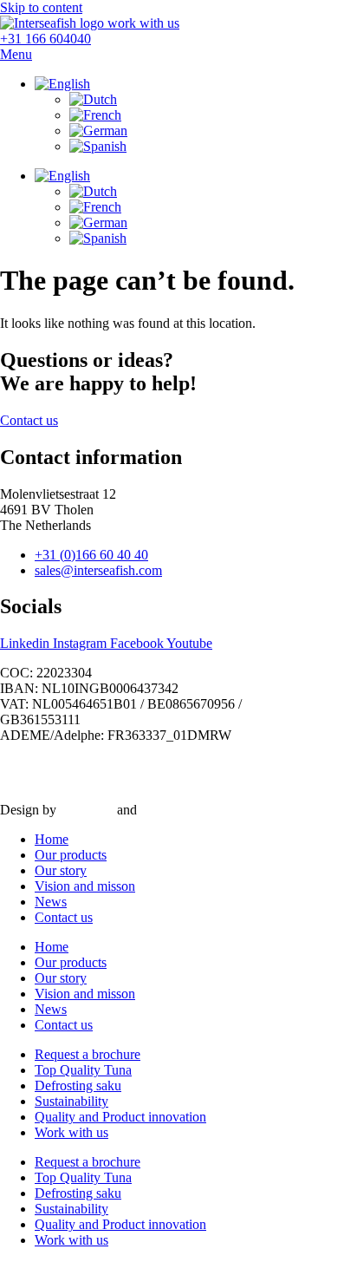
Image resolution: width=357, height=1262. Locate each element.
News (51, 901)
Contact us (64, 917)
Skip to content (41, 7)
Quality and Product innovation (120, 1116)
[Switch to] (62, 83)
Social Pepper (178, 809)
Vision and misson (85, 886)
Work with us (71, 1132)
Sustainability (71, 1101)
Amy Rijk (86, 809)
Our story (61, 870)
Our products (71, 854)
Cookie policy (206, 764)
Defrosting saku (78, 1085)
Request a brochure (87, 1054)
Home (51, 839)
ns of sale (107, 780)
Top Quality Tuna (83, 1070)
